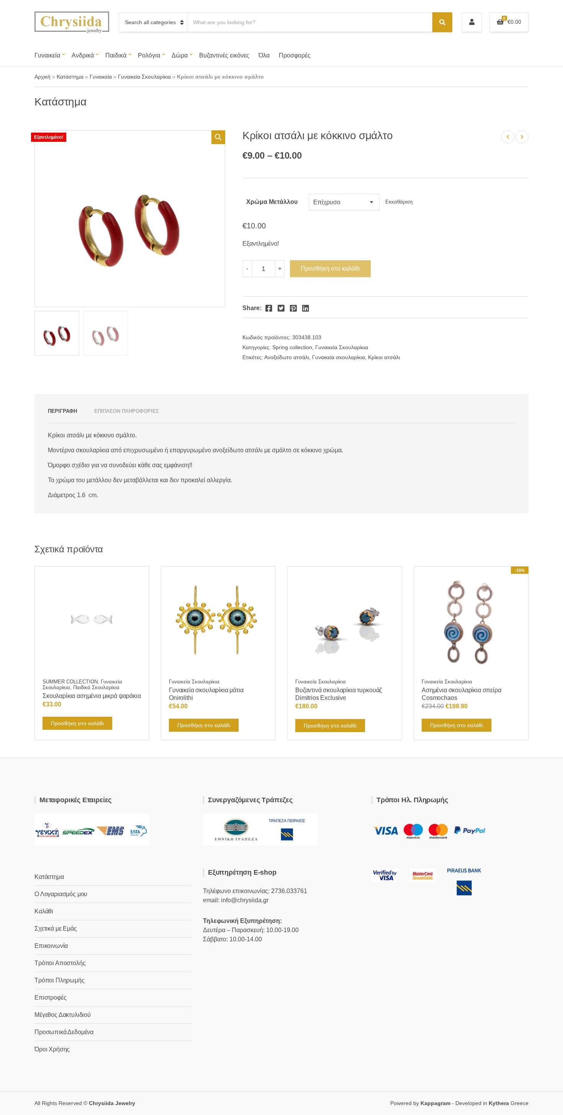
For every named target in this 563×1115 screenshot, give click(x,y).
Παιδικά (115, 55)
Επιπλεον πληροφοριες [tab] (126, 411)
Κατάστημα (70, 77)
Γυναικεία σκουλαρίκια (338, 357)
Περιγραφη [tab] (62, 411)
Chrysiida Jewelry (112, 1103)
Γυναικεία (47, 55)
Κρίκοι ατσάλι (384, 357)
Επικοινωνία (51, 946)
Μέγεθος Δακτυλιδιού (62, 1015)
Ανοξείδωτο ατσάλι (286, 357)
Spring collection (292, 347)
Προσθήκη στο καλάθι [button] (77, 723)
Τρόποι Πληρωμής (59, 980)
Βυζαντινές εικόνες (224, 55)
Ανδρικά (83, 55)
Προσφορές (295, 55)
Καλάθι (43, 911)
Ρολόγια (149, 55)
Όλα (264, 55)
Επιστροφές (50, 997)
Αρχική (42, 77)
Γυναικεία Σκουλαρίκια (144, 77)
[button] (218, 137)
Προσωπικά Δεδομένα (63, 1032)
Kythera (499, 1103)
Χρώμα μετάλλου (272, 202)
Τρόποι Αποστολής (59, 963)
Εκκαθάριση (398, 202)
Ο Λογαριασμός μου (60, 894)
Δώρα (180, 55)
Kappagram (435, 1103)
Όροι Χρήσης (52, 1049)
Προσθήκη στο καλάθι (330, 268)
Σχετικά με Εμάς (55, 928)
